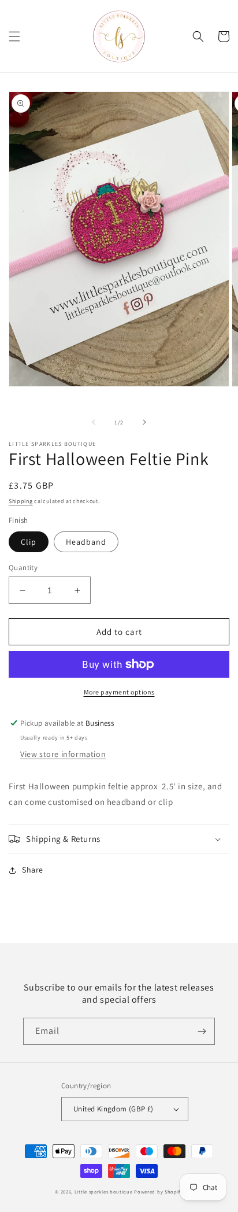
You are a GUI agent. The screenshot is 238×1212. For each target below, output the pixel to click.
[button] (14, 36)
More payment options (119, 692)
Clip (28, 542)
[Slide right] (144, 422)
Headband (86, 542)
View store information (63, 754)
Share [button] (32, 869)
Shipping (21, 501)
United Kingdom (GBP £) (113, 1109)
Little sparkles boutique (104, 1191)
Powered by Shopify (158, 1191)
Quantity (23, 567)
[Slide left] (93, 422)
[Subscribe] (201, 1031)
